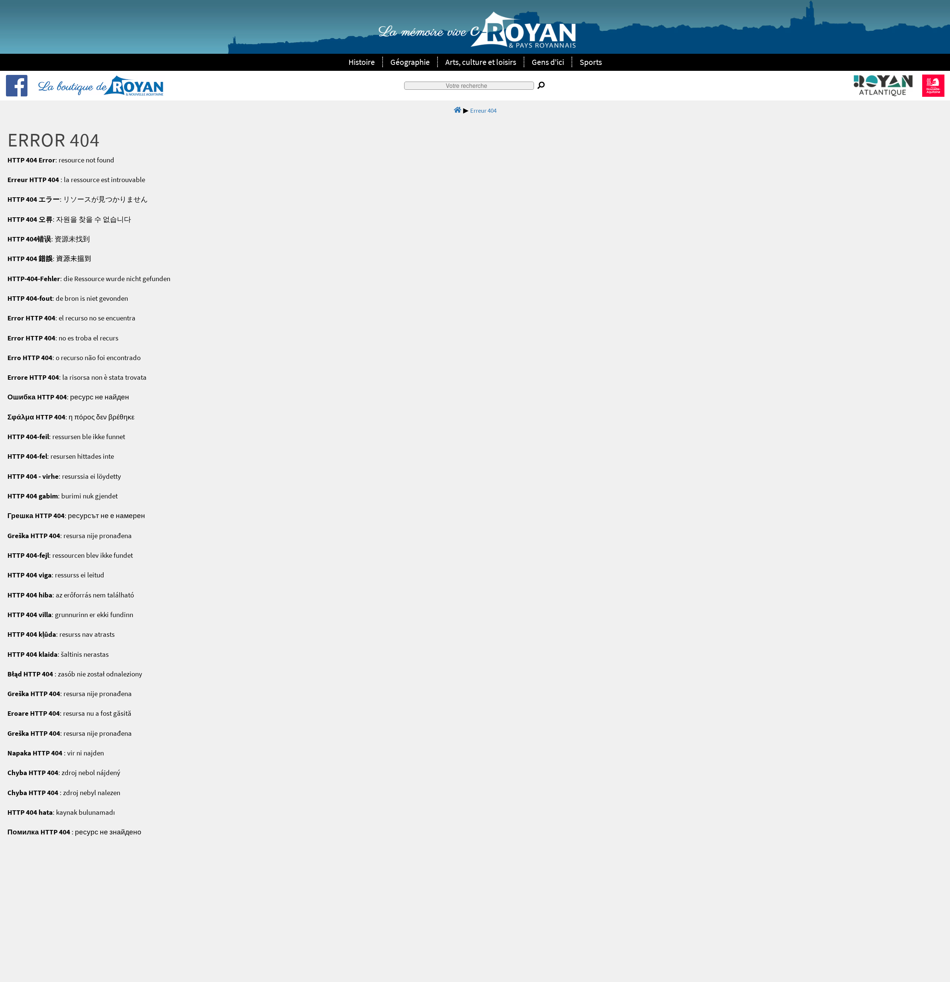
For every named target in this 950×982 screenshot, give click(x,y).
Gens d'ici (548, 62)
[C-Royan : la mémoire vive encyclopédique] (477, 33)
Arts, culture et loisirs (480, 62)
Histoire (361, 62)
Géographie (410, 62)
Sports (591, 62)
